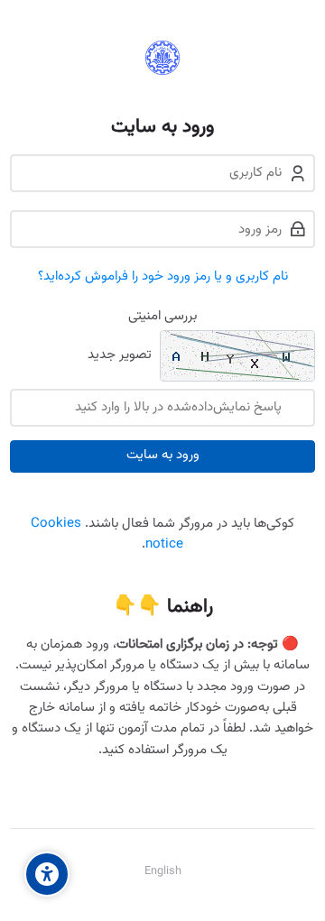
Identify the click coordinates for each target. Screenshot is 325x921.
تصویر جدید (120, 355)
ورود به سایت (163, 455)
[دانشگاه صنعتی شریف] (162, 58)
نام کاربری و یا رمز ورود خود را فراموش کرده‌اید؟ (163, 276)
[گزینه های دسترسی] (47, 874)
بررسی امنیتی (162, 316)
